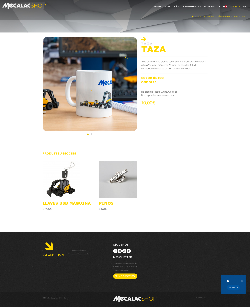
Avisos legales (201, 298)
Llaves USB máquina (67, 203)
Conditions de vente (78, 251)
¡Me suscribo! (126, 276)
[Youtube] (124, 251)
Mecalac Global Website (80, 254)
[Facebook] (115, 251)
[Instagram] (129, 251)
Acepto (233, 287)
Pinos (106, 203)
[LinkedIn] (120, 251)
